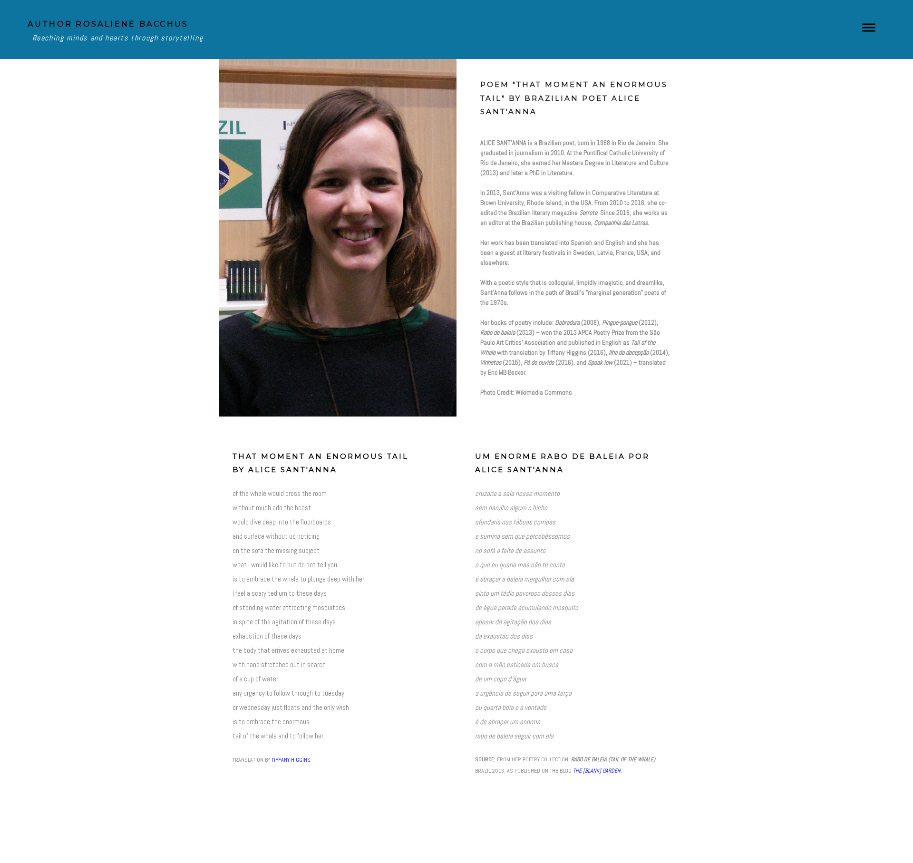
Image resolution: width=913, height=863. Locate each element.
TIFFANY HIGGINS (291, 760)
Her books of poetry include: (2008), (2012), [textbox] (575, 267)
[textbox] (575, 265)
